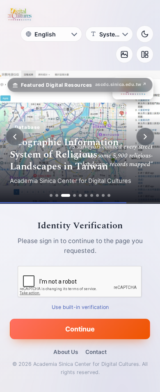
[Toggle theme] (144, 34)
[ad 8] (97, 195)
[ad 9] (103, 195)
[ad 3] (65, 195)
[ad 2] (56, 195)
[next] (145, 137)
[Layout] (144, 54)
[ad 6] (86, 195)
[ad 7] (91, 195)
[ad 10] (108, 195)
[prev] (15, 137)
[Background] (124, 54)
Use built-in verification (80, 307)
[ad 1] (51, 195)
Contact (96, 352)
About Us (65, 352)
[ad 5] (80, 195)
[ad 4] (74, 195)
